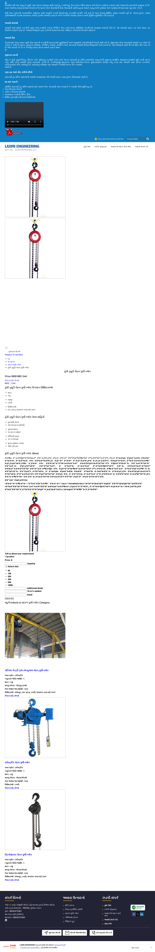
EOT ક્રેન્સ (69, 905)
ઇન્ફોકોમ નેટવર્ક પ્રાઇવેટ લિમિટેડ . (30, 947)
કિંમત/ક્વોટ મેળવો (12, 380)
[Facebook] (134, 915)
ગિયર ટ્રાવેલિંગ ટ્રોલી (73, 909)
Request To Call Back (14, 355)
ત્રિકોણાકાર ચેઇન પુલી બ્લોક (18, 854)
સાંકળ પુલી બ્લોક (14, 364)
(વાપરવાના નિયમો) (60, 945)
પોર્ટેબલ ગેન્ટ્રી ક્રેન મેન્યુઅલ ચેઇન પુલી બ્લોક (27, 670)
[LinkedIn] (142, 915)
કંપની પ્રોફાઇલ (100, 146)
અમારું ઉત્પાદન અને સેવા (121, 146)
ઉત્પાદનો (11, 362)
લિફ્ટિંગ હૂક (70, 921)
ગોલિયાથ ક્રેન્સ (71, 917)
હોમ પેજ (87, 146)
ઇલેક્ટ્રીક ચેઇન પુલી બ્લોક (17, 762)
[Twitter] (138, 915)
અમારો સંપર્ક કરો (141, 146)
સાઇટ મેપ (108, 923)
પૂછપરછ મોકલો (14, 351)
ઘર (9, 359)
